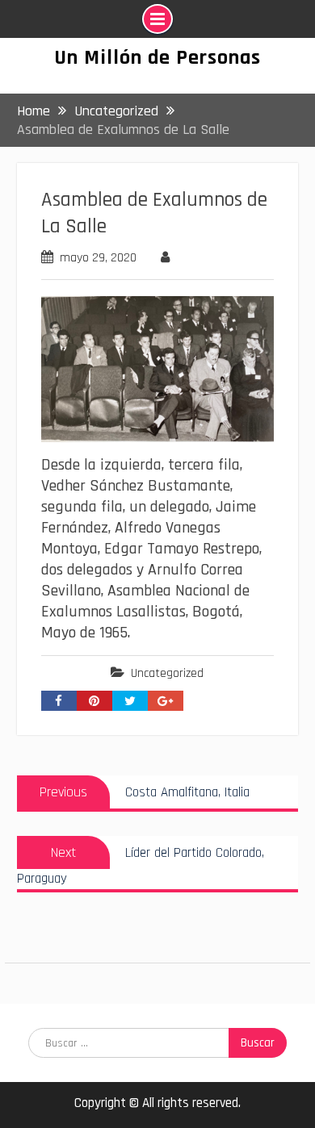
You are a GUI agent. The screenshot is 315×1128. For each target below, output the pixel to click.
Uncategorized (167, 673)
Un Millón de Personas (157, 57)
